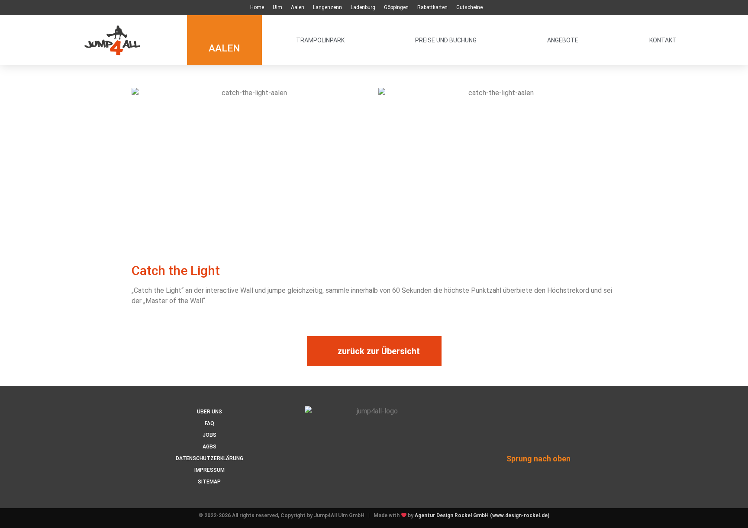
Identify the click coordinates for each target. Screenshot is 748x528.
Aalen (297, 7)
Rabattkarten (432, 7)
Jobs (209, 435)
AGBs (209, 447)
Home (257, 7)
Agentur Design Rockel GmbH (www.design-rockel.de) (482, 515)
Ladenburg (363, 7)
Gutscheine (469, 7)
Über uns (209, 412)
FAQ (209, 423)
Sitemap (209, 482)
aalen (224, 48)
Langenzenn (327, 7)
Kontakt (663, 40)
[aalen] (224, 27)
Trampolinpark (320, 40)
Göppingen (396, 7)
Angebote (562, 40)
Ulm (277, 7)
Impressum (209, 470)
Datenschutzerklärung (209, 458)
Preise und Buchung (446, 40)
